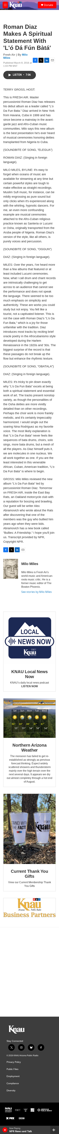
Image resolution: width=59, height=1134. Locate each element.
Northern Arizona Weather (29, 748)
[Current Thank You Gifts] (29, 829)
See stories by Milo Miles (36, 592)
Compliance (13, 1083)
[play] (5, 1130)
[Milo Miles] (10, 569)
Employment (13, 1076)
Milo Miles (29, 564)
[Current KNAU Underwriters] (29, 907)
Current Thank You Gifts (29, 874)
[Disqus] (29, 972)
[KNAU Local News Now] (29, 638)
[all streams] (54, 1130)
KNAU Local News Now (29, 674)
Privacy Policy (14, 1062)
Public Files (12, 1069)
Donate (48, 4)
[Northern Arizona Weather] (29, 718)
